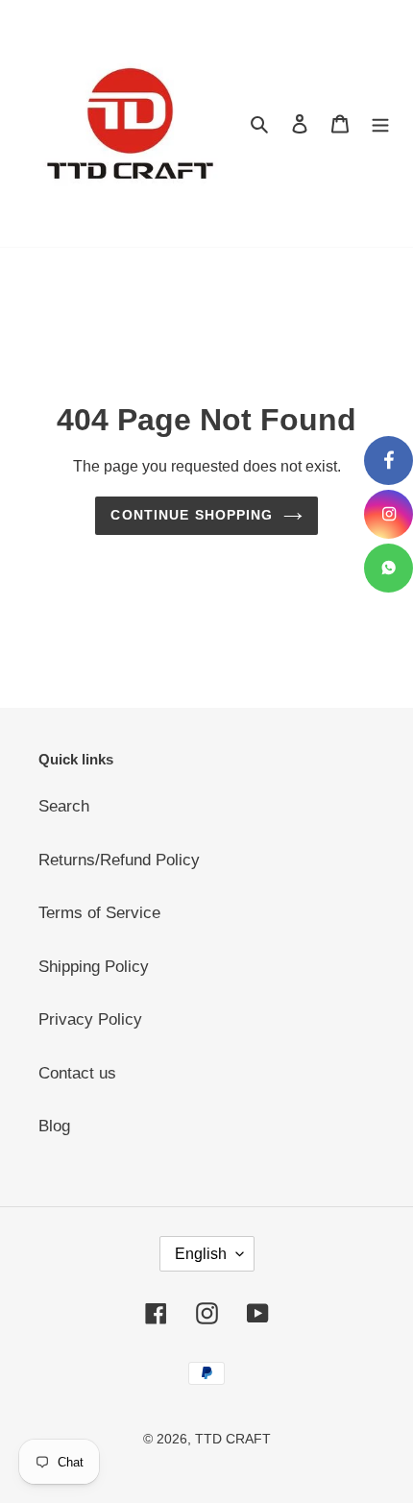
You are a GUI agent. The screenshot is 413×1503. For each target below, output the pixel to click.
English (201, 1254)
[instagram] (388, 514)
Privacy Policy (90, 1019)
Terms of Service (99, 913)
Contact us (77, 1073)
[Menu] (380, 124)
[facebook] (388, 460)
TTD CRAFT (233, 1438)
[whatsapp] (388, 568)
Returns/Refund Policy (119, 860)
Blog (54, 1126)
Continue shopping (191, 514)
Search (63, 806)
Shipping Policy (93, 967)
